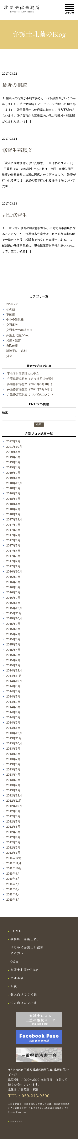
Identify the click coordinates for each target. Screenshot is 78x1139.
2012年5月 (13, 832)
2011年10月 (14, 868)
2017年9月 (13, 524)
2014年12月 (14, 670)
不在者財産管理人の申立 (23, 373)
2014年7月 (13, 696)
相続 (13, 986)
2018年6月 (13, 498)
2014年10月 (14, 681)
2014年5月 (13, 707)
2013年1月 (13, 790)
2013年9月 (13, 748)
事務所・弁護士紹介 (25, 939)
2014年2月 (13, 722)
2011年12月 (14, 858)
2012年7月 (13, 821)
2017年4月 (13, 550)
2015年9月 (13, 623)
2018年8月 (13, 493)
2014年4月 (13, 712)
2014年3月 (13, 717)
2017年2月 (13, 561)
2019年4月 (13, 467)
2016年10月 (14, 571)
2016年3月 (13, 592)
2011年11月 (13, 863)
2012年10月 (14, 806)
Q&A (14, 961)
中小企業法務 (15, 319)
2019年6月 (13, 462)
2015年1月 (13, 665)
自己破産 (12, 345)
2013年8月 (13, 754)
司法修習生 (14, 215)
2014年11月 (14, 675)
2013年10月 (14, 743)
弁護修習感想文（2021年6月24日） (30, 389)
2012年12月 (14, 795)
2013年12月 (14, 733)
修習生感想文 (17, 150)
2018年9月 (13, 488)
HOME (15, 931)
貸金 (9, 356)
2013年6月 (13, 764)
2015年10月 (14, 618)
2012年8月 (13, 816)
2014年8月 (13, 691)
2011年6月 (13, 889)
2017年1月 (13, 566)
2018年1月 (13, 514)
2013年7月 (13, 759)
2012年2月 (13, 847)
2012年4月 (13, 837)
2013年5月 (13, 769)
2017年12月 (14, 519)
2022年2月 (13, 441)
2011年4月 (13, 899)
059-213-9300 (36, 1096)
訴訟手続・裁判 (16, 350)
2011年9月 (13, 873)
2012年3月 (13, 842)
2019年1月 (13, 478)
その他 (10, 309)
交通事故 (12, 324)
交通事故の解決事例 (19, 330)
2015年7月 (13, 634)
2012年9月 (13, 811)
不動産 (10, 314)
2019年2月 (13, 472)
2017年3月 (13, 556)
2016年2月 (13, 597)
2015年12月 (14, 608)
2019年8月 (13, 457)
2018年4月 (13, 504)
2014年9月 (13, 686)
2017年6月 (13, 540)
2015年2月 (13, 660)
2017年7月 (13, 535)
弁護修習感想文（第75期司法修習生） (32, 378)
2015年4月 (13, 649)
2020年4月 (13, 451)
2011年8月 (13, 878)
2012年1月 (13, 852)
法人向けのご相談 (23, 1002)
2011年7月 (13, 884)
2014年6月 (13, 701)
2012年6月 (13, 826)
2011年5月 (13, 894)
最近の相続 (14, 85)
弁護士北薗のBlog (18, 335)
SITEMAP (16, 1121)
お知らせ (12, 304)
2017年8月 (13, 530)
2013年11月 (14, 738)
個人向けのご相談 (23, 994)
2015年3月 (13, 655)
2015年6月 (13, 639)
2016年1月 (13, 603)
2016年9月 (13, 576)
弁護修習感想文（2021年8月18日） (30, 384)
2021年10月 (14, 446)
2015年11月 (14, 613)
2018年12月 (14, 483)
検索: (5, 412)
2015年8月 (13, 629)
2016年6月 (13, 582)
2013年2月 (13, 785)
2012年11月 (14, 800)
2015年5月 (13, 644)
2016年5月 (13, 587)
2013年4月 (13, 774)
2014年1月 (13, 728)
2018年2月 (13, 509)
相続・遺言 (13, 340)
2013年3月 (13, 780)
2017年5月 (13, 545)
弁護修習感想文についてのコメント (30, 394)
